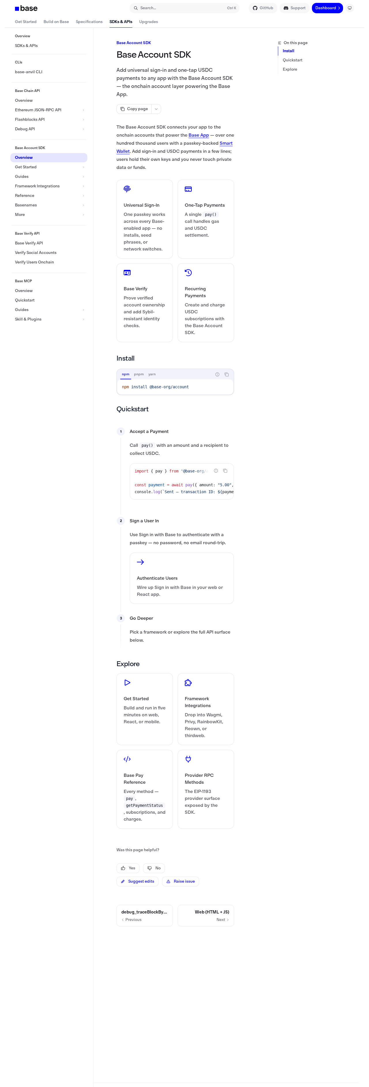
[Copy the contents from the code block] (226, 374)
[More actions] (156, 109)
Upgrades (148, 21)
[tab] (125, 374)
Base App (199, 135)
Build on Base (56, 21)
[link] (144, 219)
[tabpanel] (175, 386)
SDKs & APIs (121, 21)
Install (288, 50)
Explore (290, 69)
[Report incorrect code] (217, 374)
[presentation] (182, 481)
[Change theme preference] (349, 8)
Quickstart (292, 60)
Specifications (89, 21)
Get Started (26, 21)
